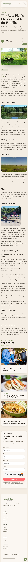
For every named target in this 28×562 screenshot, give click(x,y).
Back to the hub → (5, 345)
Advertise (5, 536)
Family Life (5, 521)
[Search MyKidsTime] (20, 3)
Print (25, 44)
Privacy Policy (15, 484)
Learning (4, 515)
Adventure (5, 519)
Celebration (5, 513)
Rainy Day (5, 511)
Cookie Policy (5, 548)
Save (25, 41)
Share (25, 38)
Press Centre (5, 540)
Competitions (5, 531)
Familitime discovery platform (9, 557)
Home (2, 8)
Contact (4, 542)
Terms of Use (5, 546)
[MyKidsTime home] (14, 4)
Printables (5, 529)
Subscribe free (14, 479)
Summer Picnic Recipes (6, 243)
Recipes (4, 527)
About (4, 538)
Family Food (5, 517)
